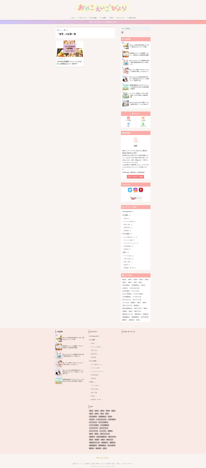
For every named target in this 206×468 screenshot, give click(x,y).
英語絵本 (127, 249)
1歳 (130, 279)
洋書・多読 (128, 224)
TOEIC (126, 218)
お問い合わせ (132, 17)
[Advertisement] (136, 345)
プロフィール (83, 17)
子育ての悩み (128, 258)
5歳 (124, 282)
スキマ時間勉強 (126, 296)
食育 (138, 319)
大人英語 (103, 17)
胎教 (130, 311)
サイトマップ (121, 17)
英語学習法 (128, 227)
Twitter (130, 192)
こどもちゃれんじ (134, 288)
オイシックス (135, 291)
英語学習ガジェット (127, 314)
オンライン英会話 (129, 221)
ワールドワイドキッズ (131, 243)
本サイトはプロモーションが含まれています (103, 22)
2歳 (135, 279)
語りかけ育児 (144, 317)
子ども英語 (93, 17)
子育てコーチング (127, 305)
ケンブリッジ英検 (138, 293)
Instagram (135, 192)
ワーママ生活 (128, 255)
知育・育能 (128, 261)
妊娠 (144, 302)
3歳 (141, 279)
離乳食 (124, 319)
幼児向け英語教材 (127, 308)
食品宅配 (131, 319)
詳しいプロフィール (135, 176)
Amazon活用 (126, 285)
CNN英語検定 (135, 285)
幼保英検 (136, 305)
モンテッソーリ (137, 299)
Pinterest (141, 192)
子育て (112, 17)
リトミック (125, 302)
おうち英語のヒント (130, 237)
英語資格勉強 (126, 317)
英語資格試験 (135, 317)
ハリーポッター (137, 296)
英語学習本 (138, 314)
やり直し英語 (126, 291)
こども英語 (86, 463)
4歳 (147, 279)
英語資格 (127, 230)
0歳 (124, 279)
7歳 (135, 282)
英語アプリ (137, 311)
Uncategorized (128, 211)
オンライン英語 (129, 240)
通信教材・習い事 (130, 267)
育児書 (126, 264)
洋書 (145, 308)
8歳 (140, 282)
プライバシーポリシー (127, 463)
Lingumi (125, 288)
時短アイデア (138, 308)
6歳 (130, 282)
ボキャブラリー (126, 299)
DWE (143, 285)
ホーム (73, 17)
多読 (139, 302)
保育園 (133, 302)
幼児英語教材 (128, 246)
